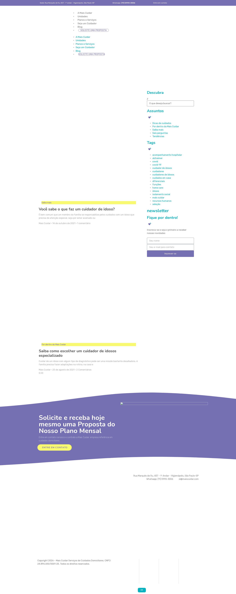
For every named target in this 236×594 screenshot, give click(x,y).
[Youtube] (197, 3)
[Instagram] (190, 3)
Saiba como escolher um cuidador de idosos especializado (77, 353)
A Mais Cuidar (85, 12)
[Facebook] (184, 3)
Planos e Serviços (87, 19)
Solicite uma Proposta (93, 30)
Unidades (83, 16)
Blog (80, 26)
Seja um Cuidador (87, 23)
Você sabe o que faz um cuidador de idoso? (77, 209)
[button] (134, 33)
